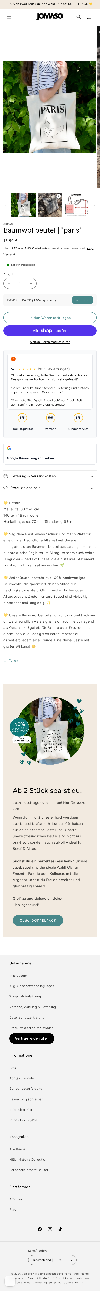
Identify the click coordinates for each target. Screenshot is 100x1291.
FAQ (12, 1068)
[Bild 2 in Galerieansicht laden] (76, 205)
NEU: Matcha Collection (28, 1160)
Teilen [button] (13, 661)
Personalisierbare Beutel (28, 1170)
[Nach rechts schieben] (95, 206)
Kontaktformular (22, 1078)
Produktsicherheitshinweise (31, 1028)
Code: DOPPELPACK (38, 920)
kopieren (83, 300)
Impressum (18, 976)
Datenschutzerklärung (27, 1017)
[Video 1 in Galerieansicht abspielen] (50, 205)
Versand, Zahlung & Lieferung (32, 1007)
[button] (9, 17)
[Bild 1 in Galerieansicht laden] (23, 205)
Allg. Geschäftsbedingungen (31, 986)
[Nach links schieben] (5, 206)
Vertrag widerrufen (32, 1038)
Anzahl (8, 274)
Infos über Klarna (22, 1110)
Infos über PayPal (23, 1120)
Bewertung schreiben (26, 1099)
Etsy (12, 1210)
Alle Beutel (18, 1149)
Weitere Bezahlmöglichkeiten (50, 341)
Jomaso (27, 1273)
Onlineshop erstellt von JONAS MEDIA (58, 1282)
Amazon (15, 1199)
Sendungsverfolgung (26, 1089)
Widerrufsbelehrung (25, 996)
